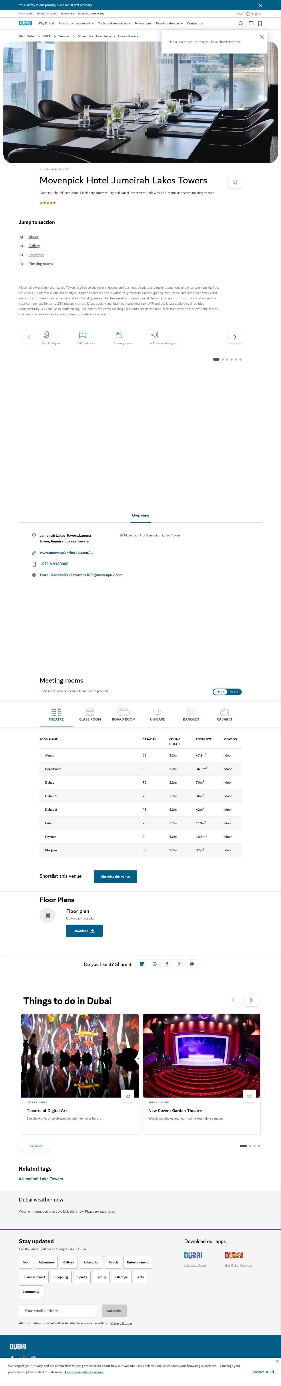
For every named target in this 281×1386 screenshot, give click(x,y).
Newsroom (143, 23)
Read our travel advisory (74, 5)
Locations (36, 255)
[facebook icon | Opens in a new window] (167, 964)
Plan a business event (74, 23)
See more (35, 1146)
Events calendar (167, 23)
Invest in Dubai (47, 14)
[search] (240, 23)
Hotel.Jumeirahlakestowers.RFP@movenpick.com (70, 575)
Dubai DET (67, 14)
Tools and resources (112, 23)
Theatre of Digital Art (47, 1111)
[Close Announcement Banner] (260, 5)
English (256, 13)
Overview (140, 515)
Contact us (195, 23)
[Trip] (259, 23)
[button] (263, 1371)
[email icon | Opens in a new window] (192, 964)
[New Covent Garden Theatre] (201, 1056)
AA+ (239, 13)
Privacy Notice (121, 1323)
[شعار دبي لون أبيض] (41, 1347)
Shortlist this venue (115, 877)
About (34, 237)
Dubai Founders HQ (91, 14)
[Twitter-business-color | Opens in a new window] (179, 964)
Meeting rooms (41, 263)
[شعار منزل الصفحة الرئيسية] (25, 23)
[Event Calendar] (251, 23)
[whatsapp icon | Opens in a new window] (154, 964)
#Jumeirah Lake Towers (41, 1179)
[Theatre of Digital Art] (80, 1056)
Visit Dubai (26, 14)
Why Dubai (46, 23)
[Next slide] (29, 336)
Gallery (34, 246)
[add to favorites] (127, 1096)
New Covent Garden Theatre (175, 1111)
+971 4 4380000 (54, 564)
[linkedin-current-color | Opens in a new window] (142, 964)
